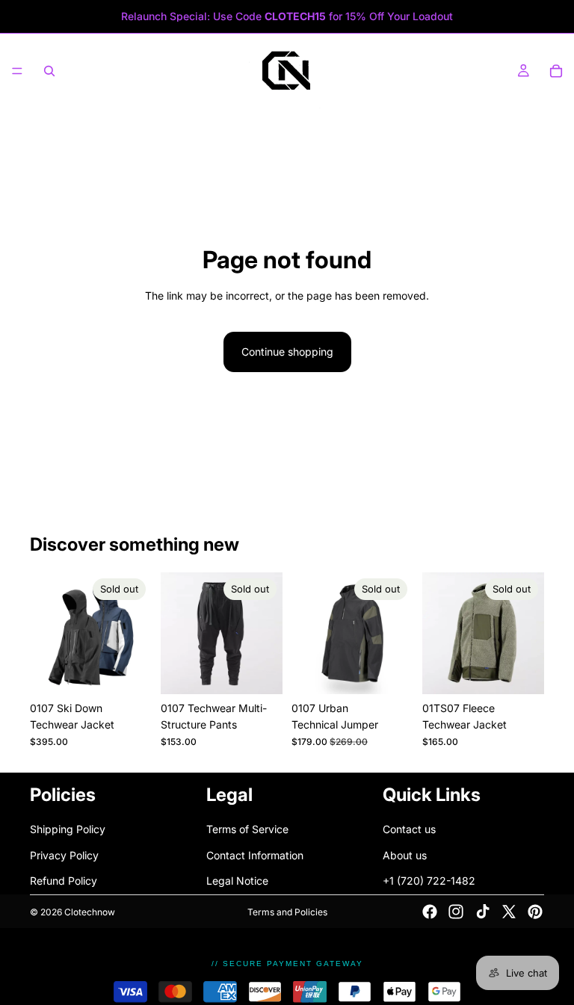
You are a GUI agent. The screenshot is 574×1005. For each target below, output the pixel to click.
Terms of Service (247, 829)
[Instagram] (456, 912)
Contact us (409, 829)
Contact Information (254, 854)
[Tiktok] (483, 912)
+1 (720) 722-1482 (429, 880)
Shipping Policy (67, 829)
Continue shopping (287, 351)
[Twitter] (509, 912)
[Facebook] (430, 912)
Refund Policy (63, 880)
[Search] (49, 71)
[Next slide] (135, 632)
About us (405, 854)
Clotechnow (89, 912)
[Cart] (556, 71)
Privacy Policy (64, 854)
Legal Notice (237, 880)
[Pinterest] (535, 912)
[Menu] (17, 71)
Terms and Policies (287, 912)
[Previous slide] (46, 632)
